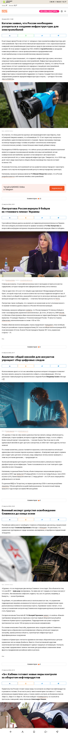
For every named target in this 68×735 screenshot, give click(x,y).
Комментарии (34, 198)
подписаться (57, 188)
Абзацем (43, 527)
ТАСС (57, 299)
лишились (5, 486)
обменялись (6, 320)
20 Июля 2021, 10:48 (7, 19)
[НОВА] (48, 11)
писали (61, 313)
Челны (4, 5)
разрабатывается (8, 176)
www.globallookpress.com (26, 280)
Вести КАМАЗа (7, 79)
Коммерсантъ (43, 697)
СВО (3, 339)
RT (4, 379)
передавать (49, 325)
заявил (46, 615)
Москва (11, 5)
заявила (29, 310)
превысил (20, 474)
